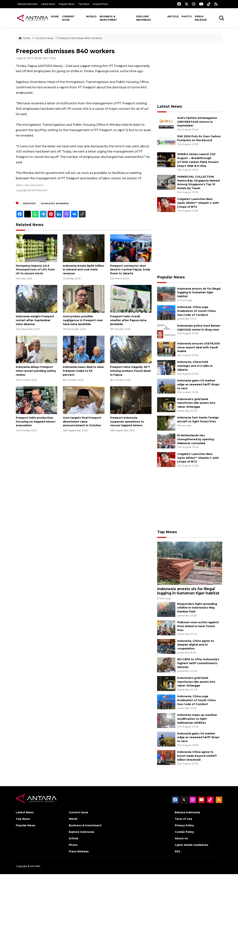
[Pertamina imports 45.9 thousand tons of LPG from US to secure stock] (36, 248)
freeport (29, 203)
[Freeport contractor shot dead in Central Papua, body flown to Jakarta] (131, 248)
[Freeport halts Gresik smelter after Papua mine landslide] (131, 298)
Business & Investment (108, 18)
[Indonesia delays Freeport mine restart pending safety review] (36, 349)
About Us (181, 838)
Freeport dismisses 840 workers (80, 38)
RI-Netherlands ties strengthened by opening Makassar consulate (195, 439)
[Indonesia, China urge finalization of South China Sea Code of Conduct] (166, 312)
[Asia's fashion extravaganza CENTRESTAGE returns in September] (166, 123)
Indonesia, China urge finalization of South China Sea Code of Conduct (196, 311)
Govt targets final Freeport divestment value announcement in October (82, 421)
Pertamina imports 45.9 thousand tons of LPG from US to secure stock (35, 269)
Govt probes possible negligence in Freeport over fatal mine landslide (83, 320)
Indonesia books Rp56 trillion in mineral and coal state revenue (83, 269)
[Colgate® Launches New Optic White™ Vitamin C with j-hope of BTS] (166, 204)
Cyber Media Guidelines (191, 845)
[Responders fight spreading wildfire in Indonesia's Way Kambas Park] (166, 609)
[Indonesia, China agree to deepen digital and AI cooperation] (166, 646)
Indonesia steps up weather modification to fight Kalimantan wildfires (197, 718)
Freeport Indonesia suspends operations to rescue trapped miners (127, 421)
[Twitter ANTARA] (186, 4)
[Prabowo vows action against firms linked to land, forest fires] (166, 627)
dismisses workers (55, 203)
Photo (187, 16)
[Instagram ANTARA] (193, 4)
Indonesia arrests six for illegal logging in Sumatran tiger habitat (199, 292)
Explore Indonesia (143, 18)
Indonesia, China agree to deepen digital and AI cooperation (195, 644)
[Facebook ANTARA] (179, 4)
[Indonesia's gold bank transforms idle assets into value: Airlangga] (166, 404)
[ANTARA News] (32, 17)
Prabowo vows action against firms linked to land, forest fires (198, 626)
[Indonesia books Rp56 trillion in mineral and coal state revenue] (83, 248)
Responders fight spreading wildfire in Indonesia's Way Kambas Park (197, 607)
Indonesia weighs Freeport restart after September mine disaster (35, 320)
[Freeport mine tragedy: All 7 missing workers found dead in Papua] (131, 349)
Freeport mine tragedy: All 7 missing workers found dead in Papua (130, 370)
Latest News (48, 4)
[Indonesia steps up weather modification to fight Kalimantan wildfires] (166, 720)
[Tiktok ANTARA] (208, 4)
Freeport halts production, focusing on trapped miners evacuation (35, 421)
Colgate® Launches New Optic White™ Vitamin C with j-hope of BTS (198, 202)
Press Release (201, 18)
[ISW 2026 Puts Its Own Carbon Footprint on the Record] (166, 142)
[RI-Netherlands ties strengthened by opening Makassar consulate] (166, 440)
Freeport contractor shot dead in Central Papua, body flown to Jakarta (130, 269)
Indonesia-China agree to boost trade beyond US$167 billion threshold (197, 755)
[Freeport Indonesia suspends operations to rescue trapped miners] (131, 400)
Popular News (66, 4)
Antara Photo (100, 4)
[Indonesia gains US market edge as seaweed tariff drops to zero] (166, 386)
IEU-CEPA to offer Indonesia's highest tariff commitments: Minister (198, 663)
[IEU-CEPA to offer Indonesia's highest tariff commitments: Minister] (166, 665)
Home (55, 16)
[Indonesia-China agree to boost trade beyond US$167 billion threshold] (166, 757)
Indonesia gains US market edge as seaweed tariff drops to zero (198, 384)
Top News (83, 4)
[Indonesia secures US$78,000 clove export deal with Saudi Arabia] (166, 349)
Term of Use (183, 819)
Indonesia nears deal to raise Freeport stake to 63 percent (83, 370)
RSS (177, 851)
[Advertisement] (189, 74)
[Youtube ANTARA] (201, 4)
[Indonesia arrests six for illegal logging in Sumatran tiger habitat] (166, 294)
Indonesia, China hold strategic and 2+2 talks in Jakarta (195, 365)
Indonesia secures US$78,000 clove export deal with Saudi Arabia (198, 347)
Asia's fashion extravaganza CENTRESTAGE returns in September (197, 121)
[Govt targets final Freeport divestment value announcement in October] (83, 400)
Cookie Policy (184, 832)
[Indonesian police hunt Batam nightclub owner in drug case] (166, 331)
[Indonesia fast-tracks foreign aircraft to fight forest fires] (166, 423)
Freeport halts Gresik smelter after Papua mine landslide (128, 320)
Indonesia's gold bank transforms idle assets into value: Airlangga (196, 403)
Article (173, 16)
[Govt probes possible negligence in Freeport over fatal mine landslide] (83, 298)
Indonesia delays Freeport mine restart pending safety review (36, 370)
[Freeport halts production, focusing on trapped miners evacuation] (36, 400)
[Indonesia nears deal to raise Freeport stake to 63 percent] (83, 349)
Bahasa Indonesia (27, 4)
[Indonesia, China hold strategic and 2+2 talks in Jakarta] (166, 367)
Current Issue (68, 18)
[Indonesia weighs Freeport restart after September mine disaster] (36, 298)
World (91, 16)
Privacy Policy (184, 825)
